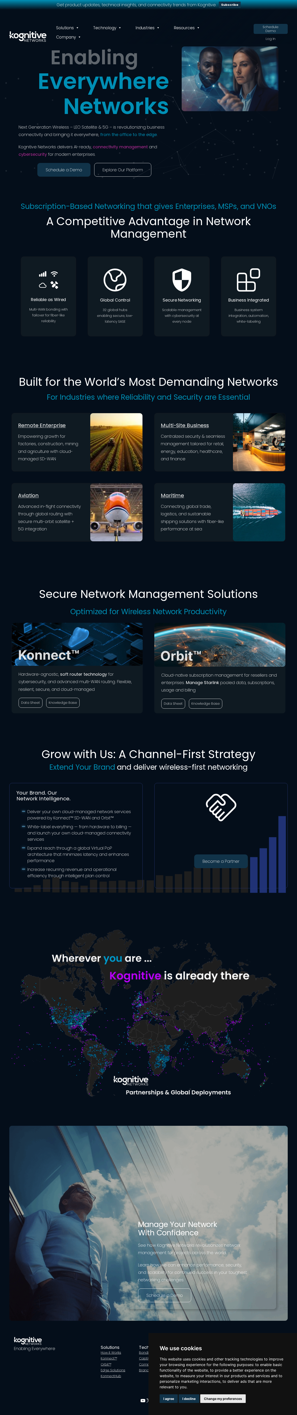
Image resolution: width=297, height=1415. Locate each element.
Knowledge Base (63, 702)
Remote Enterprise (42, 425)
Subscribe (229, 5)
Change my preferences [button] (223, 1399)
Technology (104, 28)
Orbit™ (106, 1364)
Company (66, 37)
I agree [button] (168, 1399)
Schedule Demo (270, 29)
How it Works (111, 1352)
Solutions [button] (65, 28)
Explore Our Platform (123, 170)
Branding (146, 1370)
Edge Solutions (113, 1370)
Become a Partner (221, 861)
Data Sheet (30, 702)
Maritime (172, 495)
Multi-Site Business (185, 425)
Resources (184, 28)
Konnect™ (109, 1358)
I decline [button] (189, 1399)
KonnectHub (111, 1376)
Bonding (146, 1352)
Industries (145, 28)
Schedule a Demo (64, 170)
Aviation (28, 495)
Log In (270, 39)
